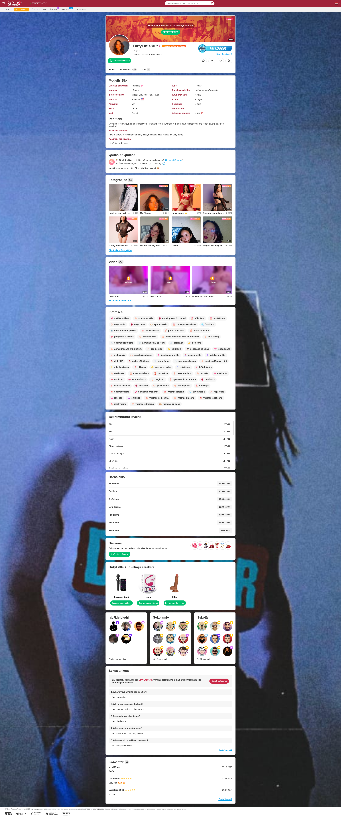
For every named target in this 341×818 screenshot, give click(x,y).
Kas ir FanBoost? (224, 54)
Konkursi (64, 9)
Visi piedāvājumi (50, 9)
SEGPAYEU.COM (98, 809)
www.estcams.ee (37, 809)
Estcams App (80, 9)
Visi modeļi (7, 9)
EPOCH (87, 809)
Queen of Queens (173, 160)
